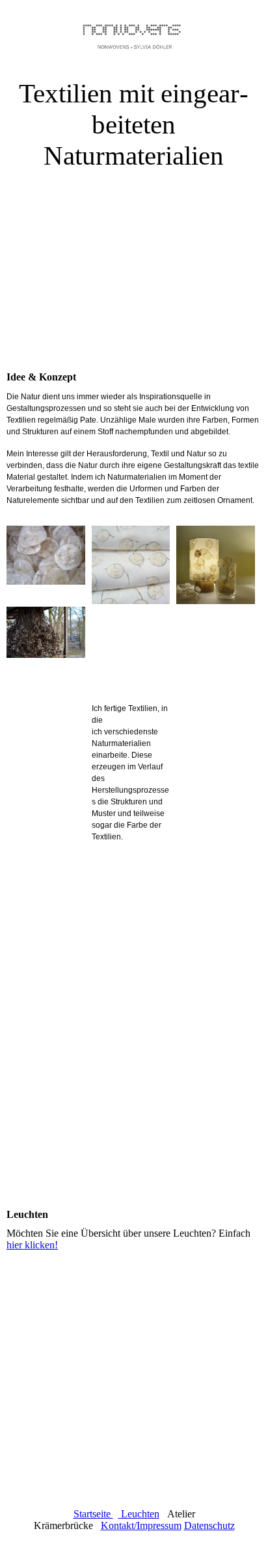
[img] (134, 32)
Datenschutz (209, 1525)
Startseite (93, 1513)
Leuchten (138, 1513)
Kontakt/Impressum (141, 1525)
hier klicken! (32, 1244)
